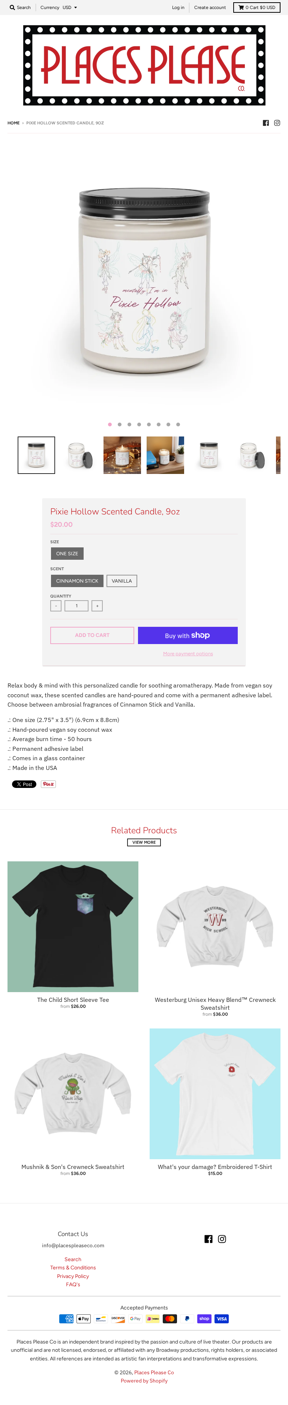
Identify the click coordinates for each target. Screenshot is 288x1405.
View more (144, 842)
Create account (210, 7)
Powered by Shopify (144, 1380)
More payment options (188, 653)
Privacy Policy (73, 1276)
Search (72, 1259)
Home (14, 123)
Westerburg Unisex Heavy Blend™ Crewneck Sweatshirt (215, 1003)
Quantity (60, 596)
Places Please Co (154, 1372)
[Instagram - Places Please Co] (277, 123)
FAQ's (73, 1284)
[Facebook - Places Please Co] (265, 123)
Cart (260, 7)
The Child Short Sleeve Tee (73, 999)
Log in (178, 7)
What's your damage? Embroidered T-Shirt (215, 1166)
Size (54, 542)
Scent (57, 568)
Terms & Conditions (73, 1267)
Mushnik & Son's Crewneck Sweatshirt (72, 1166)
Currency (49, 7)
